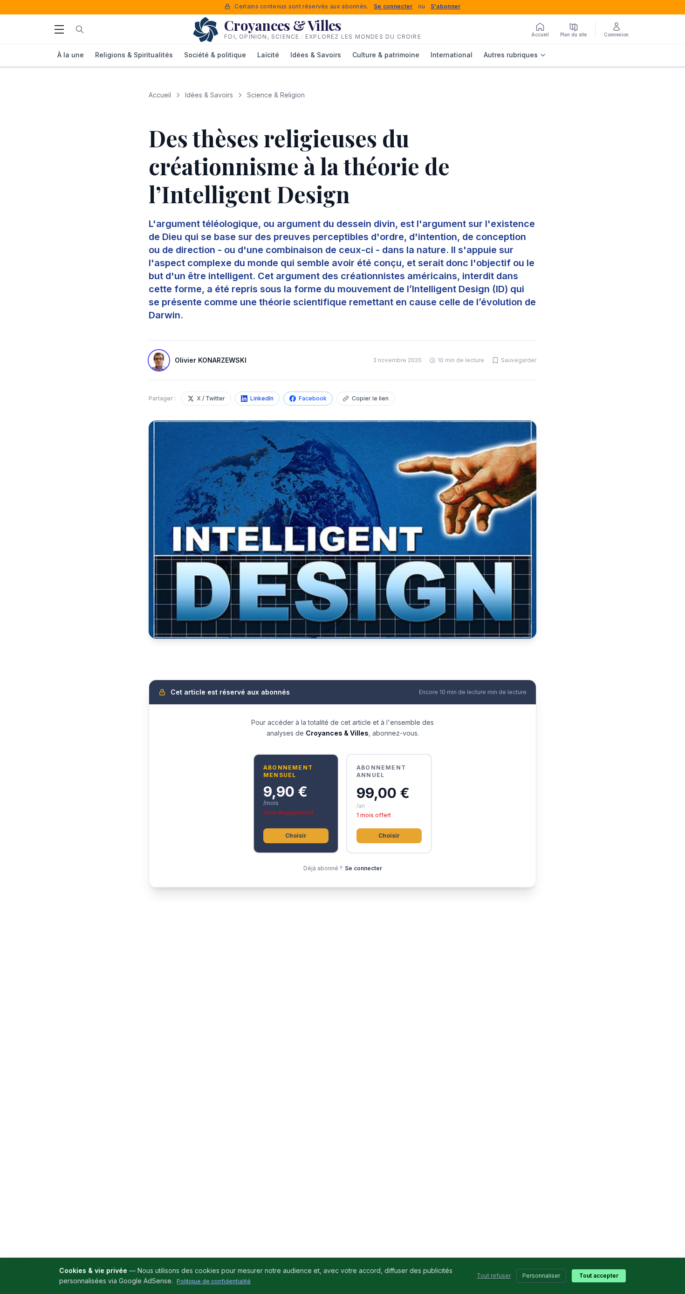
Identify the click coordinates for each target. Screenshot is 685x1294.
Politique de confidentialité (214, 1281)
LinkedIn (262, 398)
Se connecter (393, 6)
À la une (70, 55)
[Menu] (59, 29)
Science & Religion (276, 95)
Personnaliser (541, 1275)
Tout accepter (598, 1275)
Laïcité (268, 55)
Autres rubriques (511, 55)
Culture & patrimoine (385, 55)
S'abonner (446, 6)
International (452, 55)
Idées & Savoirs (315, 55)
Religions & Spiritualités (134, 55)
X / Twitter (211, 398)
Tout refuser (494, 1275)
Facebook (313, 398)
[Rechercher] (79, 29)
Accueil (160, 95)
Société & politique (215, 55)
